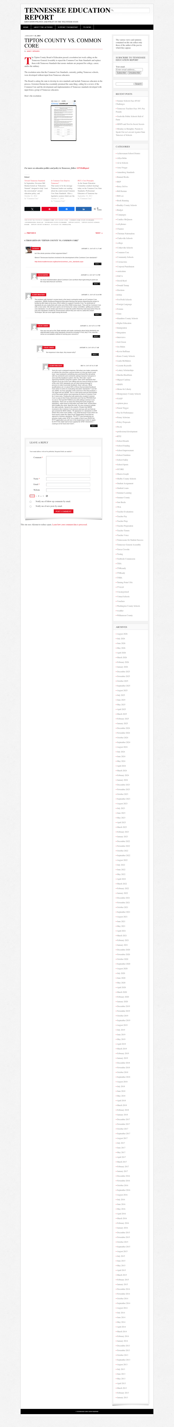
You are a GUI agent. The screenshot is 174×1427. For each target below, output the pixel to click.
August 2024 (122, 747)
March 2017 (122, 1161)
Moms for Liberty (124, 389)
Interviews (121, 337)
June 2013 (121, 1373)
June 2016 (121, 1204)
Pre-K (119, 426)
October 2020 (122, 959)
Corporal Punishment (125, 266)
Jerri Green (121, 342)
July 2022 (121, 864)
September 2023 (123, 798)
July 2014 (121, 1312)
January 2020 (122, 1001)
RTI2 (119, 436)
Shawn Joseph (123, 474)
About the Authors (43, 27)
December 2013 (123, 1345)
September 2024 (123, 742)
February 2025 (123, 718)
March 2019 (122, 1048)
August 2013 (122, 1364)
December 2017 (123, 1119)
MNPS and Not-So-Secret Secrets (130, 124)
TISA (119, 563)
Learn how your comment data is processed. (69, 524)
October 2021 (122, 907)
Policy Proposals (123, 422)
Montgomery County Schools (129, 393)
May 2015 (121, 1265)
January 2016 (122, 1227)
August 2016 (122, 1194)
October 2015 (122, 1241)
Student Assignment (125, 483)
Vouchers (121, 601)
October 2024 (122, 737)
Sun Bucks (121, 502)
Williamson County (125, 615)
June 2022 (121, 869)
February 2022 (123, 888)
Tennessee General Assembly (129, 544)
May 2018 (121, 1095)
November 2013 (123, 1350)
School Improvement (125, 450)
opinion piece (122, 403)
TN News (87, 27)
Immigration (122, 327)
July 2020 (121, 973)
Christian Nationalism (126, 233)
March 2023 (122, 827)
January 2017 (122, 1171)
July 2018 (121, 1086)
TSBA (119, 577)
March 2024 (122, 770)
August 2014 (122, 1307)
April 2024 (121, 765)
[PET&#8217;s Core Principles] (91, 189)
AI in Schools (122, 162)
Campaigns (121, 214)
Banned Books (123, 177)
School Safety (122, 459)
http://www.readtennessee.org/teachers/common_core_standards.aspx (59, 262)
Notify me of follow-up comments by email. (53, 501)
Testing (120, 554)
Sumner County (123, 497)
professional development (127, 431)
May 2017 (121, 1152)
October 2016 (122, 1185)
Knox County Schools (126, 356)
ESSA (119, 294)
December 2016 (123, 1175)
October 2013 (122, 1355)
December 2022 (123, 841)
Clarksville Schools (125, 238)
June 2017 (121, 1147)
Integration (121, 332)
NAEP (120, 398)
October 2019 (122, 1015)
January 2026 (122, 666)
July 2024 (121, 751)
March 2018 (122, 1105)
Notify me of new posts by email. (49, 506)
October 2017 (122, 1128)
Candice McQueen (124, 219)
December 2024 (123, 728)
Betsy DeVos (122, 186)
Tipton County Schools (40, 224)
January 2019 (122, 1058)
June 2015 (121, 1260)
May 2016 (121, 1208)
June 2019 (121, 1034)
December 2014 (123, 1289)
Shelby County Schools (126, 478)
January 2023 (122, 836)
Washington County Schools (128, 606)
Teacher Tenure (123, 530)
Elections (120, 290)
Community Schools (125, 257)
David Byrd (122, 280)
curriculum (121, 271)
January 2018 (122, 1114)
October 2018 (122, 1072)
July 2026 (121, 638)
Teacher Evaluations (125, 511)
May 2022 (121, 874)
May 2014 (121, 1322)
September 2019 (123, 1020)
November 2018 (123, 1067)
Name (37, 478)
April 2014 (121, 1326)
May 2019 (121, 1039)
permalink (66, 224)
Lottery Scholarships (125, 370)
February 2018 (123, 1110)
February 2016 (123, 1223)
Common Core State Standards (82, 220)
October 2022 (122, 850)
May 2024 (121, 761)
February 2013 (123, 1392)
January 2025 (122, 723)
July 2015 (121, 1256)
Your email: (120, 66)
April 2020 (121, 987)
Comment (38, 457)
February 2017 (123, 1166)
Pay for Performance (125, 412)
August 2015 (122, 1251)
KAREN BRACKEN (38, 295)
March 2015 (122, 1274)
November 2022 (123, 846)
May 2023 (121, 817)
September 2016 (123, 1190)
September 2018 (123, 1077)
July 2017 (121, 1142)
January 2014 (122, 1340)
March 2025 (122, 714)
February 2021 (123, 940)
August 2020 (122, 968)
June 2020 (121, 978)
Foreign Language (124, 304)
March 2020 (122, 992)
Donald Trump (123, 285)
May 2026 (121, 648)
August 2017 (122, 1138)
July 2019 (121, 1029)
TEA (119, 507)
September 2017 (123, 1133)
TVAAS (120, 587)
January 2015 (122, 1284)
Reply (97, 264)
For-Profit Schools (124, 299)
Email (37, 484)
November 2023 (123, 789)
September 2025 (123, 685)
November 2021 (123, 902)
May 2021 (121, 926)
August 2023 (122, 803)
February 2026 (123, 662)
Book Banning (123, 200)
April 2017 (121, 1157)
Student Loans (123, 488)
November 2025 (123, 676)
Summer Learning (124, 492)
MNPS (120, 384)
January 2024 (122, 780)
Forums (120, 309)
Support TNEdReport (68, 27)
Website (37, 489)
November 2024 (123, 732)
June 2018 (121, 1091)
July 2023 (121, 808)
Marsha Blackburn (124, 375)
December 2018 (123, 1062)
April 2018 (121, 1100)
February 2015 (123, 1279)
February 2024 (123, 775)
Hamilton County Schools (127, 318)
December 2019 (123, 1006)
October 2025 (122, 681)
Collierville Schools (125, 247)
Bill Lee (120, 195)
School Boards (123, 441)
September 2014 (123, 1303)
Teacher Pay (122, 516)
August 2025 (122, 690)
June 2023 (121, 813)
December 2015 (123, 1232)
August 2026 (122, 633)
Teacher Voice (123, 535)
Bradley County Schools (127, 205)
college (120, 243)
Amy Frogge (122, 167)
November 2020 (123, 954)
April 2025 (121, 709)
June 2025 (121, 699)
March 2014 (122, 1331)
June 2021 (121, 921)
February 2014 (123, 1336)
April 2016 (121, 1213)
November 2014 (123, 1293)
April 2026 (121, 652)
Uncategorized (123, 591)
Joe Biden (121, 346)
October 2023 (122, 794)
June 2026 (121, 643)
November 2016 (123, 1180)
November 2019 (123, 1011)
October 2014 (122, 1298)
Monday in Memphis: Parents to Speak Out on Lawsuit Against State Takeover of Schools (130, 131)
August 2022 (122, 860)
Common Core (48, 220)
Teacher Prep (122, 521)
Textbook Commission (126, 558)
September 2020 (123, 963)
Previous (30, 233)
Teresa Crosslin (123, 549)
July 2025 (121, 695)
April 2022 (121, 879)
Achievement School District (128, 153)
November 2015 (123, 1237)
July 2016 (121, 1199)
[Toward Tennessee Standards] (37, 189)
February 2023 (123, 831)
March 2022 (122, 883)
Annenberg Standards (126, 172)
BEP (119, 181)
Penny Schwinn (123, 417)
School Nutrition (123, 455)
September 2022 (123, 855)
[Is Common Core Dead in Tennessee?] (64, 190)
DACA (120, 276)
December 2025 (123, 671)
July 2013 (121, 1369)
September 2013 (123, 1359)
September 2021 (123, 912)
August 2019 (122, 1025)
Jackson (35, 249)
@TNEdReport (83, 168)
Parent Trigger (123, 408)
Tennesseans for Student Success (130, 540)
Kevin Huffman (123, 351)
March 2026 (122, 657)
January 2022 (122, 893)
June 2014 (121, 1317)
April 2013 (121, 1383)
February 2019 (123, 1053)
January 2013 (122, 1397)
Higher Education (124, 323)
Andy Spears (33, 51)
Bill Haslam (122, 191)
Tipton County (74, 222)
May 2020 (121, 982)
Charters (120, 228)
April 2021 (121, 930)
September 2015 (123, 1246)
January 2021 (122, 945)
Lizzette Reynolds (124, 365)
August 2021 (122, 916)
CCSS (66, 220)
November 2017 (123, 1124)
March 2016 (122, 1218)
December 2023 (123, 784)
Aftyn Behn (122, 158)
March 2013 (122, 1388)
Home (25, 27)
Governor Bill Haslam (34, 222)
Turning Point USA (125, 582)
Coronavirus (122, 261)
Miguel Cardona (123, 379)
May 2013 (121, 1378)
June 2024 (121, 756)
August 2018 (122, 1081)
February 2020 (123, 996)
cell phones (121, 224)
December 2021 (123, 897)
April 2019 (121, 1044)
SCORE (120, 469)
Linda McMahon (124, 360)
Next (99, 233)
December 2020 (123, 949)
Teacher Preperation (125, 525)
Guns (119, 313)
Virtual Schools (123, 596)
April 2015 (121, 1270)
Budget (120, 210)
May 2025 (121, 704)
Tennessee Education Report (67, 13)
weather (120, 610)
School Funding (123, 445)
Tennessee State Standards (56, 222)
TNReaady (121, 568)
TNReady (121, 573)
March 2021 (122, 935)
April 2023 (121, 822)
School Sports (122, 464)
